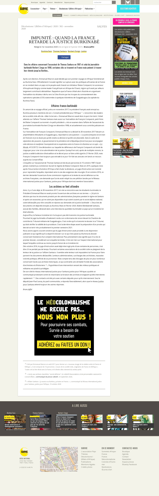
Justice (84, 51)
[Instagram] (137, 2)
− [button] (43, 453)
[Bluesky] (128, 4)
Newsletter (58, 2)
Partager (65, 57)
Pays (44, 8)
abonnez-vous (126, 83)
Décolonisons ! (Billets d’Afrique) (70, 8)
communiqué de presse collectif (47, 377)
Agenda (42, 2)
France (66, 15)
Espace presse (69, 2)
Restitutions (108, 15)
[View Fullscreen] (43, 457)
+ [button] (43, 449)
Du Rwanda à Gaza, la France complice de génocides (126, 21)
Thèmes (52, 8)
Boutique (34, 2)
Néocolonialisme (96, 15)
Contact (50, 2)
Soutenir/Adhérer (128, 8)
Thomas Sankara (60, 51)
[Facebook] (132, 2)
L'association (34, 8)
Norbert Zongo (74, 51)
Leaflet (65, 471)
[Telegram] (123, 2)
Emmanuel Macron (133, 15)
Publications (89, 8)
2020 (55, 26)
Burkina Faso (46, 51)
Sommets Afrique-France (79, 15)
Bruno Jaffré (89, 47)
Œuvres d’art (119, 15)
